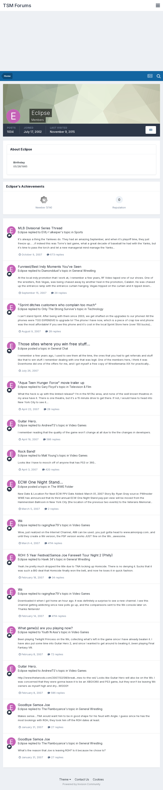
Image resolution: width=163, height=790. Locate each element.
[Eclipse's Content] (151, 130)
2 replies (53, 508)
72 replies (56, 654)
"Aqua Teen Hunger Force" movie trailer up (51, 383)
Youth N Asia (50, 632)
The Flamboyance (53, 709)
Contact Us (82, 779)
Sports (78, 232)
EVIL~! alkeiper (51, 232)
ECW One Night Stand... (40, 482)
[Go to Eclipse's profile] (11, 230)
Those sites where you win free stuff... (54, 344)
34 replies (57, 577)
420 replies (52, 469)
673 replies (56, 254)
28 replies (54, 331)
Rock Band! (26, 451)
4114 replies (54, 543)
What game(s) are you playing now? (45, 628)
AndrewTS (48, 425)
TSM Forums (17, 5)
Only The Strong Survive (58, 309)
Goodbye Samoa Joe (34, 705)
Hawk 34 (47, 559)
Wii (20, 521)
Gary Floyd (49, 386)
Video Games (77, 425)
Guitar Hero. (27, 421)
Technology (95, 309)
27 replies (56, 727)
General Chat (59, 348)
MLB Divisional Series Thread (40, 228)
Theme (64, 779)
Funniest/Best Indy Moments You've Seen (49, 267)
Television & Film (80, 386)
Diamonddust (50, 270)
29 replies (60, 292)
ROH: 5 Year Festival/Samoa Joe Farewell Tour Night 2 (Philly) (65, 555)
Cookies (98, 779)
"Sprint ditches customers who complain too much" (57, 305)
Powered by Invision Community (81, 784)
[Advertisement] (81, 41)
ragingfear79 (50, 525)
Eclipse (22, 232)
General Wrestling (84, 270)
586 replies (53, 439)
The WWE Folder (62, 486)
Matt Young (49, 455)
